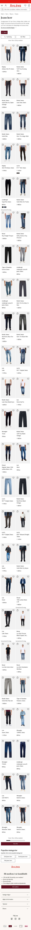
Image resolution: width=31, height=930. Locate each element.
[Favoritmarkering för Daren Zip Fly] (28, 379)
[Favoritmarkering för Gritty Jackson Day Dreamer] (28, 213)
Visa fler (15, 844)
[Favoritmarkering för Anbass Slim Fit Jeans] (13, 46)
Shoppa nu (15, 1)
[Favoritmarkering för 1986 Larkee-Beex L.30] (28, 577)
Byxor (11, 14)
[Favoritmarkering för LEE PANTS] (13, 775)
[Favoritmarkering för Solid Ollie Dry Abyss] (28, 545)
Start (2, 14)
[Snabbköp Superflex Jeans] (3, 179)
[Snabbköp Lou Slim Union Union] (3, 644)
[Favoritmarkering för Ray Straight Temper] (13, 213)
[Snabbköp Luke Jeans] (3, 610)
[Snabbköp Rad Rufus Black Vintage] (17, 478)
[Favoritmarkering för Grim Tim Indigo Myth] (28, 113)
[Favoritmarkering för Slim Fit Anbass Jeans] (13, 145)
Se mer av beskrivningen (8, 27)
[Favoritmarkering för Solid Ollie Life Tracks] (28, 179)
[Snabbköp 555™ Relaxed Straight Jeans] (17, 511)
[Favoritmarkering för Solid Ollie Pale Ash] (13, 678)
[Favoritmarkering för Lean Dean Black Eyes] (13, 379)
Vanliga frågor (6, 895)
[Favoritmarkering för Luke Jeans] (13, 610)
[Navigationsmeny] (2, 6)
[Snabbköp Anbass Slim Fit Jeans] (3, 46)
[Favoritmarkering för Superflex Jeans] (13, 179)
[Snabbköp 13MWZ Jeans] (17, 709)
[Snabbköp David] (3, 577)
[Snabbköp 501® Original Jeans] (17, 347)
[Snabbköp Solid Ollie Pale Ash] (3, 678)
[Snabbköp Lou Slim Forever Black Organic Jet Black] (17, 610)
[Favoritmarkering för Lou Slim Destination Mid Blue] (28, 644)
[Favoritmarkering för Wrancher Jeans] (13, 806)
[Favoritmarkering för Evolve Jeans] (13, 246)
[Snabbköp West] (17, 444)
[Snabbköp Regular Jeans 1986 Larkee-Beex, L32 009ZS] (3, 444)
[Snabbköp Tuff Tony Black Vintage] (17, 410)
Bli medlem (15, 887)
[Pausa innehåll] (29, 1)
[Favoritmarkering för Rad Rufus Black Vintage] (28, 478)
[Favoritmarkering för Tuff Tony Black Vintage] (28, 410)
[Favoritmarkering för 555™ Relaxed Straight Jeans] (28, 511)
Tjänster (5, 904)
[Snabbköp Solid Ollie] (3, 113)
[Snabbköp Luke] (3, 347)
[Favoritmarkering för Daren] (13, 545)
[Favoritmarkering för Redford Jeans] (28, 775)
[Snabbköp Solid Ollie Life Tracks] (17, 179)
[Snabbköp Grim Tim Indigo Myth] (17, 113)
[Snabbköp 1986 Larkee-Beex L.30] (17, 577)
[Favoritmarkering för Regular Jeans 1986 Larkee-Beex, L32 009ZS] (13, 444)
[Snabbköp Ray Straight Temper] (3, 213)
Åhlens (4, 909)
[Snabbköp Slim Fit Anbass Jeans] (3, 145)
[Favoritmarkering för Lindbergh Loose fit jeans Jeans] (28, 246)
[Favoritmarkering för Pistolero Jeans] (28, 678)
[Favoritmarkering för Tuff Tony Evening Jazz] (28, 46)
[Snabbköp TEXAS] (3, 741)
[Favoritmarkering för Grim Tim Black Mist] (28, 313)
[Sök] (3, 9)
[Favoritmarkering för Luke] (13, 347)
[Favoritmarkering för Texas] (13, 410)
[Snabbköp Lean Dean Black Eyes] (3, 379)
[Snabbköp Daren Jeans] (3, 709)
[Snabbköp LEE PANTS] (3, 775)
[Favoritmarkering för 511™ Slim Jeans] (28, 145)
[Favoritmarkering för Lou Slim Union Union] (13, 644)
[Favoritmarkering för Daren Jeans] (13, 709)
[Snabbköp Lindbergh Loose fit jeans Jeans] (17, 246)
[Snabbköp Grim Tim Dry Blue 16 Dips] (17, 280)
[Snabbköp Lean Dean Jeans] (17, 79)
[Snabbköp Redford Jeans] (17, 775)
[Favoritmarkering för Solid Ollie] (13, 113)
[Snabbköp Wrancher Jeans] (3, 806)
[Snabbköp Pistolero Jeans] (17, 678)
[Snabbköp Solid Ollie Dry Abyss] (17, 545)
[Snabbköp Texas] (3, 410)
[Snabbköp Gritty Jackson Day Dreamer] (17, 213)
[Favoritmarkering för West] (28, 444)
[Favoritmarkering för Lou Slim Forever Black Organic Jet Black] (28, 610)
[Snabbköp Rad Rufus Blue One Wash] (3, 313)
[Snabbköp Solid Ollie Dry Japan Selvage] (3, 79)
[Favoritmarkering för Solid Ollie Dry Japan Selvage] (13, 79)
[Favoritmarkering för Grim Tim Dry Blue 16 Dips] (28, 280)
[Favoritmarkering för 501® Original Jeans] (28, 347)
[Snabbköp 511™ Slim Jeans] (17, 145)
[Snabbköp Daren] (3, 545)
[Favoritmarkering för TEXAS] (13, 741)
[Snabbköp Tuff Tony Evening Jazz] (17, 46)
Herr (6, 14)
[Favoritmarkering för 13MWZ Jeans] (28, 709)
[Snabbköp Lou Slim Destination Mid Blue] (17, 644)
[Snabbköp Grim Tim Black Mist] (17, 313)
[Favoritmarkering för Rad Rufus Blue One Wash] (13, 313)
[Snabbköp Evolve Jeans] (3, 246)
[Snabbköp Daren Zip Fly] (17, 379)
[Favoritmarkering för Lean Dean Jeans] (28, 79)
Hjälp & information (8, 899)
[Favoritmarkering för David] (13, 577)
